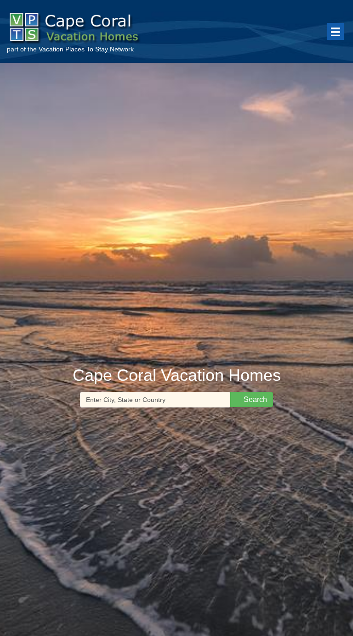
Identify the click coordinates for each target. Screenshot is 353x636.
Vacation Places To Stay (73, 49)
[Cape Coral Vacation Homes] (91, 26)
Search (254, 399)
